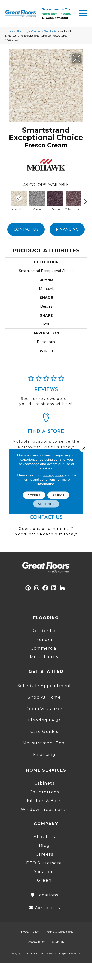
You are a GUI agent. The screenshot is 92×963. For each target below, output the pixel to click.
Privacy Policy (29, 931)
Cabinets (44, 783)
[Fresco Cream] (19, 197)
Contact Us (26, 229)
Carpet (36, 31)
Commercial (44, 648)
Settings (46, 503)
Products (50, 31)
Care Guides (44, 731)
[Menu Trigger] (83, 12)
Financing (67, 229)
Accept (33, 495)
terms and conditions (39, 479)
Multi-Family (44, 656)
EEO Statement (44, 863)
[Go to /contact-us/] (46, 519)
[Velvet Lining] (73, 197)
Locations (46, 895)
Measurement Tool (44, 743)
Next (87, 200)
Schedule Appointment (44, 685)
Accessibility (36, 941)
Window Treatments (44, 809)
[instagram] (36, 588)
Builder (44, 639)
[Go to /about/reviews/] (46, 392)
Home (9, 31)
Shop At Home (44, 697)
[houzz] (62, 588)
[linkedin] (53, 588)
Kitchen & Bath (44, 800)
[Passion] (55, 197)
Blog (44, 845)
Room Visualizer (44, 708)
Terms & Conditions (59, 931)
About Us (44, 836)
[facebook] (45, 588)
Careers (44, 854)
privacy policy (53, 475)
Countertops (44, 792)
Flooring (22, 31)
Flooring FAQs (44, 720)
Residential (44, 630)
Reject (58, 495)
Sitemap (58, 941)
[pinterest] (28, 588)
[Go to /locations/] (46, 433)
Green (44, 880)
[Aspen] (37, 197)
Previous (7, 200)
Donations (44, 872)
